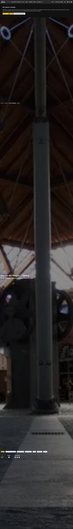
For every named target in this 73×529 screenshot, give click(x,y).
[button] (42, 2)
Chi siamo (39, 1)
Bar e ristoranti (20, 451)
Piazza (2, 451)
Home (2, 103)
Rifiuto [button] (11, 13)
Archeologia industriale (10, 451)
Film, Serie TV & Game (15, 1)
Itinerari (31, 1)
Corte (34, 451)
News (27, 1)
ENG (52, 1)
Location (8, 1)
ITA (50, 1)
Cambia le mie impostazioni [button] (19, 13)
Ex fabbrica (39, 451)
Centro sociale (28, 451)
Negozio (45, 451)
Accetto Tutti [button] (5, 13)
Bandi (34, 1)
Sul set (23, 1)
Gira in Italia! (58, 1)
